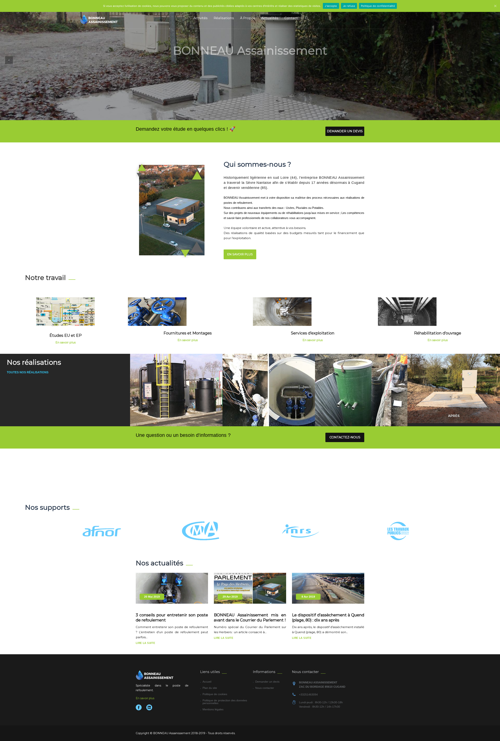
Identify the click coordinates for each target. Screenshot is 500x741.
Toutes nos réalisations (27, 372)
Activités (200, 18)
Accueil (207, 681)
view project (176, 394)
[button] (9, 60)
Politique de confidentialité (378, 5)
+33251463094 (308, 694)
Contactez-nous (344, 437)
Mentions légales (213, 709)
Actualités (269, 18)
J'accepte (331, 5)
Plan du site (210, 687)
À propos (247, 18)
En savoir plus (273, 77)
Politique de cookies (215, 694)
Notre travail (45, 278)
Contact (291, 18)
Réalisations (224, 18)
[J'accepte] (495, 6)
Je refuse (349, 5)
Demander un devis (345, 131)
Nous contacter (264, 687)
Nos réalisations (228, 77)
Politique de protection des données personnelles (225, 702)
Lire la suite (145, 643)
